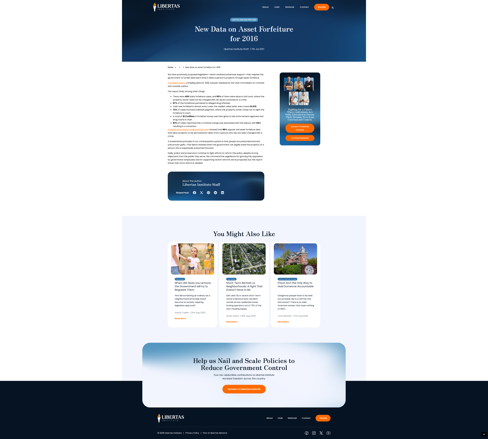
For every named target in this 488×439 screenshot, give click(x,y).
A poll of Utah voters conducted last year (188, 129)
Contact (304, 7)
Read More (180, 318)
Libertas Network (218, 432)
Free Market (180, 279)
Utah (276, 7)
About (265, 7)
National (289, 7)
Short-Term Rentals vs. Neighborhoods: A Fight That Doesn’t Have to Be (244, 286)
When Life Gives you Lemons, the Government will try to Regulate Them (193, 286)
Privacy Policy (192, 432)
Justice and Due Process (244, 19)
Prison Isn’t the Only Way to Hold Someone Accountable (296, 284)
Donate (322, 7)
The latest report (176, 82)
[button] (194, 193)
